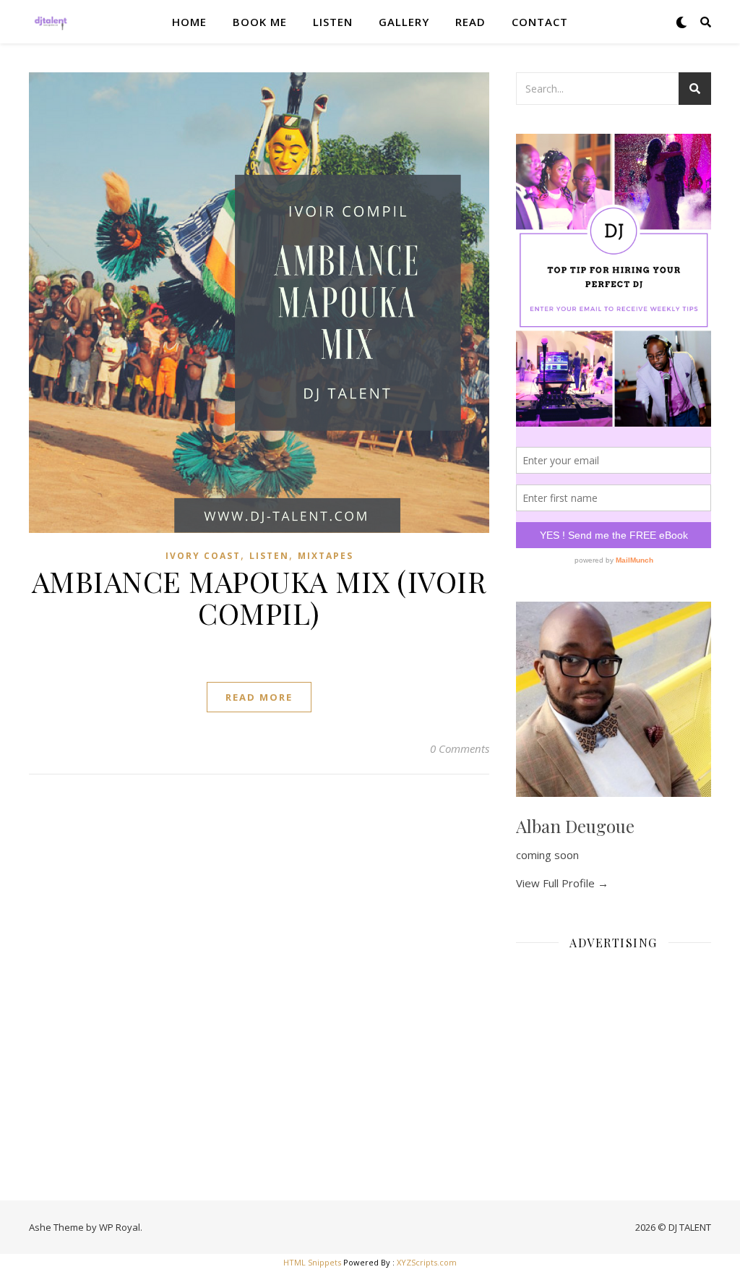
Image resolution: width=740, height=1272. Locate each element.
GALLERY (404, 21)
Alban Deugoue (575, 825)
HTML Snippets (312, 1262)
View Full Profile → (562, 883)
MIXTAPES (325, 556)
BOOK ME (260, 21)
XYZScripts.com (427, 1262)
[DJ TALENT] (50, 21)
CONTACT (540, 21)
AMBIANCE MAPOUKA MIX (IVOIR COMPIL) (259, 597)
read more (259, 697)
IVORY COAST (203, 556)
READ (470, 21)
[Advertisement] (613, 1052)
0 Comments (459, 748)
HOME (189, 21)
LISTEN (333, 21)
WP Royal (119, 1227)
